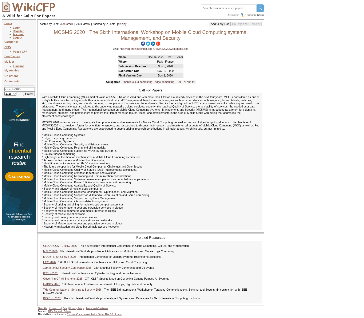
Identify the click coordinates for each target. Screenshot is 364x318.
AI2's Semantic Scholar (59, 311)
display (122, 23)
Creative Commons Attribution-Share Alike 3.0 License (94, 314)
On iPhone (11, 76)
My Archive (11, 70)
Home (8, 23)
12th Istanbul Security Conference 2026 (67, 267)
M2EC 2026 (50, 251)
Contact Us (55, 308)
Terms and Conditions (97, 308)
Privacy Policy (76, 308)
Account (18, 34)
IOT (179, 81)
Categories (11, 41)
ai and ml (189, 81)
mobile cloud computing (137, 81)
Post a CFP (20, 51)
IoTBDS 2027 (51, 284)
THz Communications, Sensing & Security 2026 (72, 289)
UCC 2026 (49, 262)
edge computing (164, 81)
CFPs (7, 47)
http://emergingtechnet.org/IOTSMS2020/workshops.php (154, 48)
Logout (17, 37)
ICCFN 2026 (50, 273)
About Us (42, 308)
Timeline (18, 66)
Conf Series (12, 56)
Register (18, 31)
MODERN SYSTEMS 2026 (59, 256)
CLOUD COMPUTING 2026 (60, 245)
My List (9, 61)
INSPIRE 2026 (52, 298)
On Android (12, 81)
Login (16, 27)
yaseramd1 (66, 23)
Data (65, 308)
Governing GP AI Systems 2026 (62, 278)
